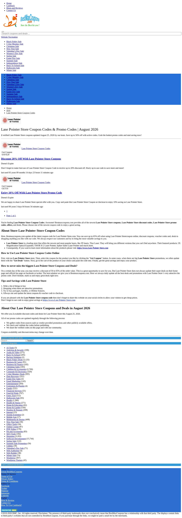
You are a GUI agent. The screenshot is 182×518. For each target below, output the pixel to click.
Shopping (10, 436)
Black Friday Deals (14, 360)
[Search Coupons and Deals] (3, 31)
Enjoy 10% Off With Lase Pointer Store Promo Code (31, 192)
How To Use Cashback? (11, 505)
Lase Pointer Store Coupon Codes (20, 113)
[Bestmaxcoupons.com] (21, 26)
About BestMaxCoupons (11, 472)
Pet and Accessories (14, 431)
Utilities (9, 446)
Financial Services (14, 391)
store (8, 110)
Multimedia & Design (15, 419)
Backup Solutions (13, 357)
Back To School (13, 355)
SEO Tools (11, 434)
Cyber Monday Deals (15, 374)
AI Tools (10, 348)
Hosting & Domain (14, 410)
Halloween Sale (13, 398)
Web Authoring (12, 451)
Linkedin (5, 495)
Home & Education (14, 405)
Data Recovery (12, 376)
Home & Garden (13, 407)
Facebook (5, 486)
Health (9, 400)
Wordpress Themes (14, 460)
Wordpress (10, 458)
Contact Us (6, 503)
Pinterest (4, 491)
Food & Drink (12, 393)
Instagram (5, 493)
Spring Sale (11, 441)
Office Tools (11, 424)
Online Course (12, 427)
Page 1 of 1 (11, 216)
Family (9, 388)
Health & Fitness (13, 403)
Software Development (16, 439)
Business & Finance (14, 364)
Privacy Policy (7, 479)
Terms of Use (6, 476)
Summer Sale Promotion (16, 443)
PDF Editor (11, 429)
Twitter (4, 488)
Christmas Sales (13, 367)
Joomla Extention (13, 415)
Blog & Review (7, 500)
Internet (9, 412)
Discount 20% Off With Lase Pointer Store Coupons (31, 158)
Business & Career (14, 362)
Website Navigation (9, 37)
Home (9, 108)
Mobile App (11, 417)
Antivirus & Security (15, 350)
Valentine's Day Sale (15, 448)
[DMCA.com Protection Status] (9, 511)
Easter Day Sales (13, 379)
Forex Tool (11, 395)
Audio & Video (12, 352)
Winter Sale (11, 455)
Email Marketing (13, 381)
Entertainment (12, 383)
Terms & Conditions (9, 481)
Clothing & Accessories (16, 369)
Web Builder (11, 453)
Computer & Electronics (16, 372)
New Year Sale (12, 422)
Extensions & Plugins (15, 386)
